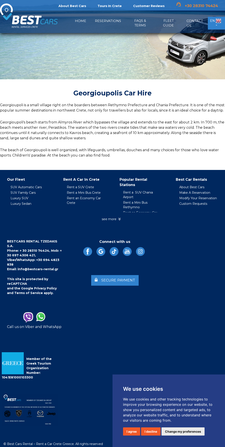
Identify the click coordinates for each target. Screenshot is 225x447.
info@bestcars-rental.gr (38, 269)
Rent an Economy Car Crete (84, 200)
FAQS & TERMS (140, 23)
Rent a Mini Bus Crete (84, 193)
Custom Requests (193, 204)
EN (213, 21)
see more (112, 219)
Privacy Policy (45, 288)
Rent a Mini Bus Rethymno (135, 205)
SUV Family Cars (23, 193)
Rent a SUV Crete (80, 187)
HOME (80, 21)
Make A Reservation (194, 193)
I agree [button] (132, 431)
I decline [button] (151, 431)
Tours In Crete (110, 6)
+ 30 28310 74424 (34, 251)
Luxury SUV (19, 198)
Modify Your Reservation (198, 198)
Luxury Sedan (21, 204)
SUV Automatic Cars (26, 187)
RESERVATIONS (108, 21)
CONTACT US (195, 23)
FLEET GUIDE (168, 23)
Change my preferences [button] (183, 431)
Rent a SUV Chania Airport (138, 194)
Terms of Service (28, 293)
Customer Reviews (149, 6)
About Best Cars (191, 187)
